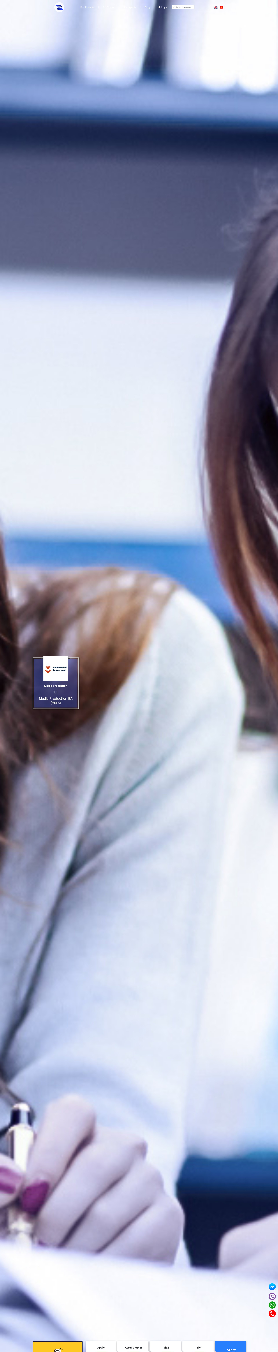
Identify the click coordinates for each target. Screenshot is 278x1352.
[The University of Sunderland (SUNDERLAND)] (55, 668)
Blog (147, 7)
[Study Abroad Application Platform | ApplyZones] (59, 7)
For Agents (130, 7)
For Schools (109, 7)
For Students (87, 7)
